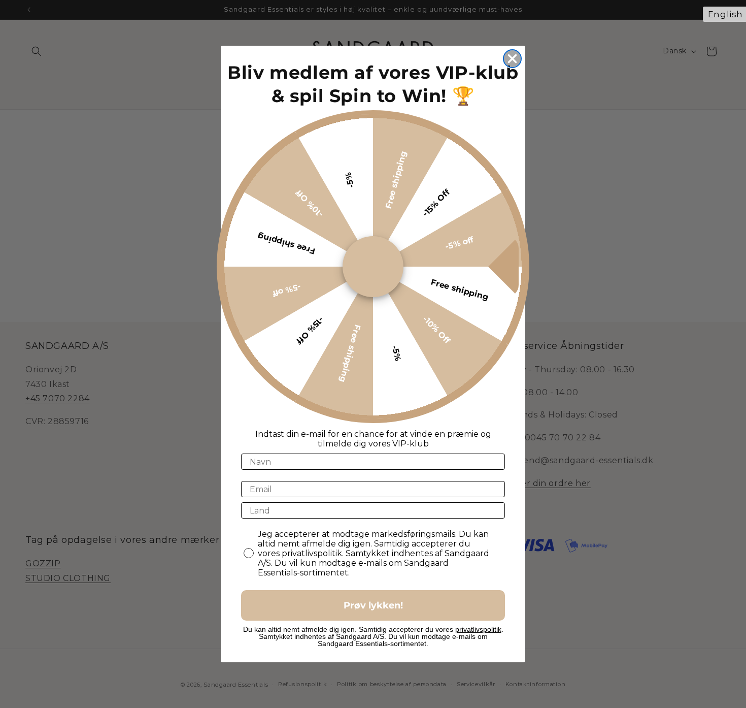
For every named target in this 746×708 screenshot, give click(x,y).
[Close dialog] (512, 59)
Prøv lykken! (373, 605)
